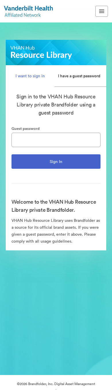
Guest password (25, 128)
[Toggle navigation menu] (101, 11)
